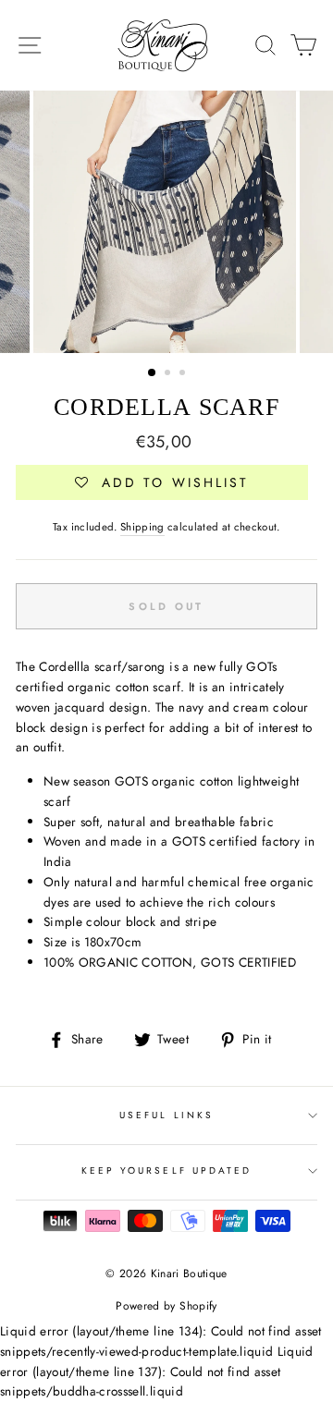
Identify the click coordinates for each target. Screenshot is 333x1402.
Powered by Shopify (166, 1306)
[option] (166, 222)
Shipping (142, 526)
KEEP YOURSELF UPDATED (166, 1170)
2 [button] (169, 374)
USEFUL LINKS (166, 1115)
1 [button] (152, 373)
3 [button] (184, 374)
